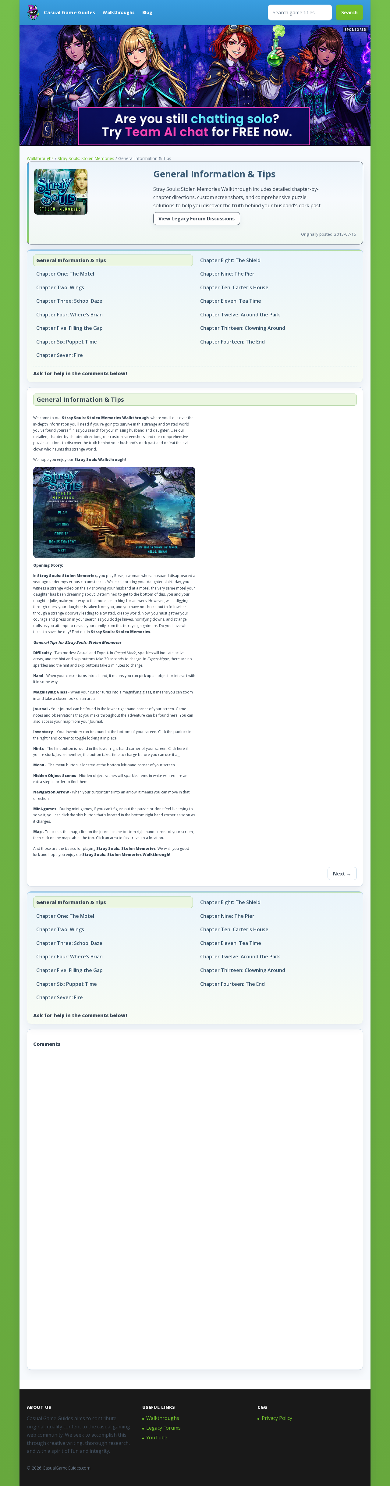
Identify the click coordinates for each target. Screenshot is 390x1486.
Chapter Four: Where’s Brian (69, 314)
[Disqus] (195, 1131)
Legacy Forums (163, 1427)
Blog (147, 12)
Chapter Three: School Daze (69, 301)
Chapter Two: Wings (60, 287)
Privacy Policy (277, 1418)
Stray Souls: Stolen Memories (86, 158)
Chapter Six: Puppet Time (66, 341)
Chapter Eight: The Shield (230, 260)
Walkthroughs (119, 12)
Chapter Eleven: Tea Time (230, 301)
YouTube (156, 1437)
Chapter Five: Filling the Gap (69, 328)
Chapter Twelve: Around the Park (240, 314)
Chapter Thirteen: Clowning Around (242, 328)
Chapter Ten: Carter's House (234, 287)
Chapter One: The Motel (65, 273)
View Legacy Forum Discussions (196, 218)
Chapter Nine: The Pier (227, 273)
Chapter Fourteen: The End (232, 341)
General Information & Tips (71, 260)
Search (349, 12)
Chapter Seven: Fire (59, 355)
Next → (342, 873)
